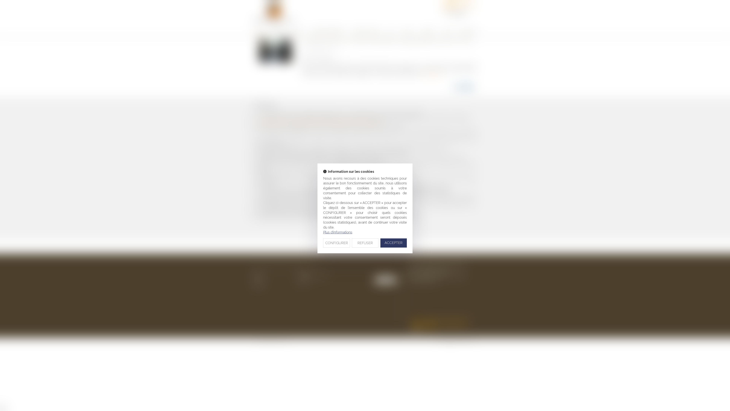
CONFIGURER (336, 243)
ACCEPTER (393, 243)
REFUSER (365, 243)
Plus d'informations (337, 232)
